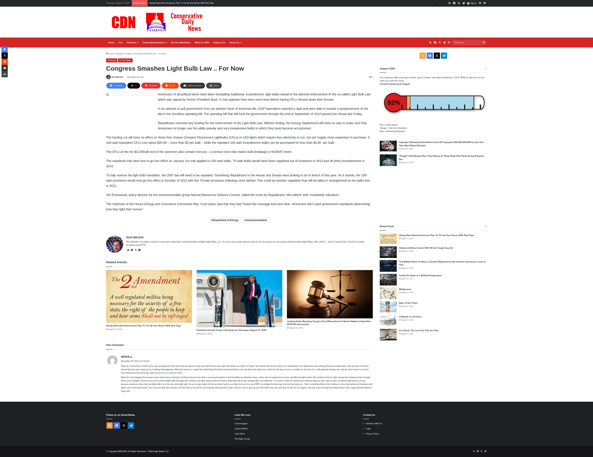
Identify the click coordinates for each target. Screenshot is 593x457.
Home (111, 42)
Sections (131, 42)
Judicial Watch (241, 428)
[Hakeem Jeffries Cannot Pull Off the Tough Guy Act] (388, 252)
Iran (121, 42)
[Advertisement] (433, 195)
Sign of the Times (408, 303)
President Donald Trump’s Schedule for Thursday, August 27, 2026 (231, 330)
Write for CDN (202, 42)
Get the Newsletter (180, 42)
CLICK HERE (460, 77)
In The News (125, 60)
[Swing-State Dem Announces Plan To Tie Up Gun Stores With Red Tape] (149, 296)
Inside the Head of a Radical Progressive (420, 275)
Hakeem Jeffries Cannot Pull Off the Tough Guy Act (172, 3)
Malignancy (405, 289)
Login (368, 428)
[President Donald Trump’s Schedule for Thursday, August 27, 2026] (239, 298)
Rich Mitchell (117, 77)
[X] (135, 250)
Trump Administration (153, 42)
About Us (234, 42)
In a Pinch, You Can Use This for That (418, 330)
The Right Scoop (242, 439)
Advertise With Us (374, 423)
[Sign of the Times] (388, 307)
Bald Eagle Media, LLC (158, 451)
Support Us (219, 42)
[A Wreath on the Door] (388, 321)
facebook (130, 245)
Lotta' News (240, 434)
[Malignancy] (388, 293)
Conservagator (241, 423)
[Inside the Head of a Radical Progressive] (388, 279)
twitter (361, 242)
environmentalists (256, 220)
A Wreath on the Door (410, 316)
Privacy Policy (372, 434)
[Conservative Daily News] (158, 22)
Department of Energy (225, 220)
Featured (119, 54)
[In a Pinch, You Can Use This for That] (388, 334)
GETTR (142, 245)
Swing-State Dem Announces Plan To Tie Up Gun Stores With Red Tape (143, 325)
